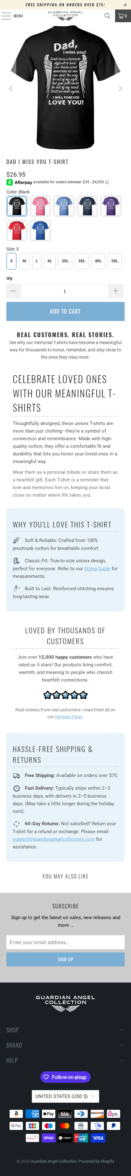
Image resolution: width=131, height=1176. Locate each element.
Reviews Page (68, 716)
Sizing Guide (97, 569)
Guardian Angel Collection (54, 1161)
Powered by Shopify (96, 1161)
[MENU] (3, 16)
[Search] (107, 16)
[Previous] (11, 88)
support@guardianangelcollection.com (54, 839)
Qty (9, 278)
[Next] (120, 88)
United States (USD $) (61, 1096)
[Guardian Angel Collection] (65, 16)
